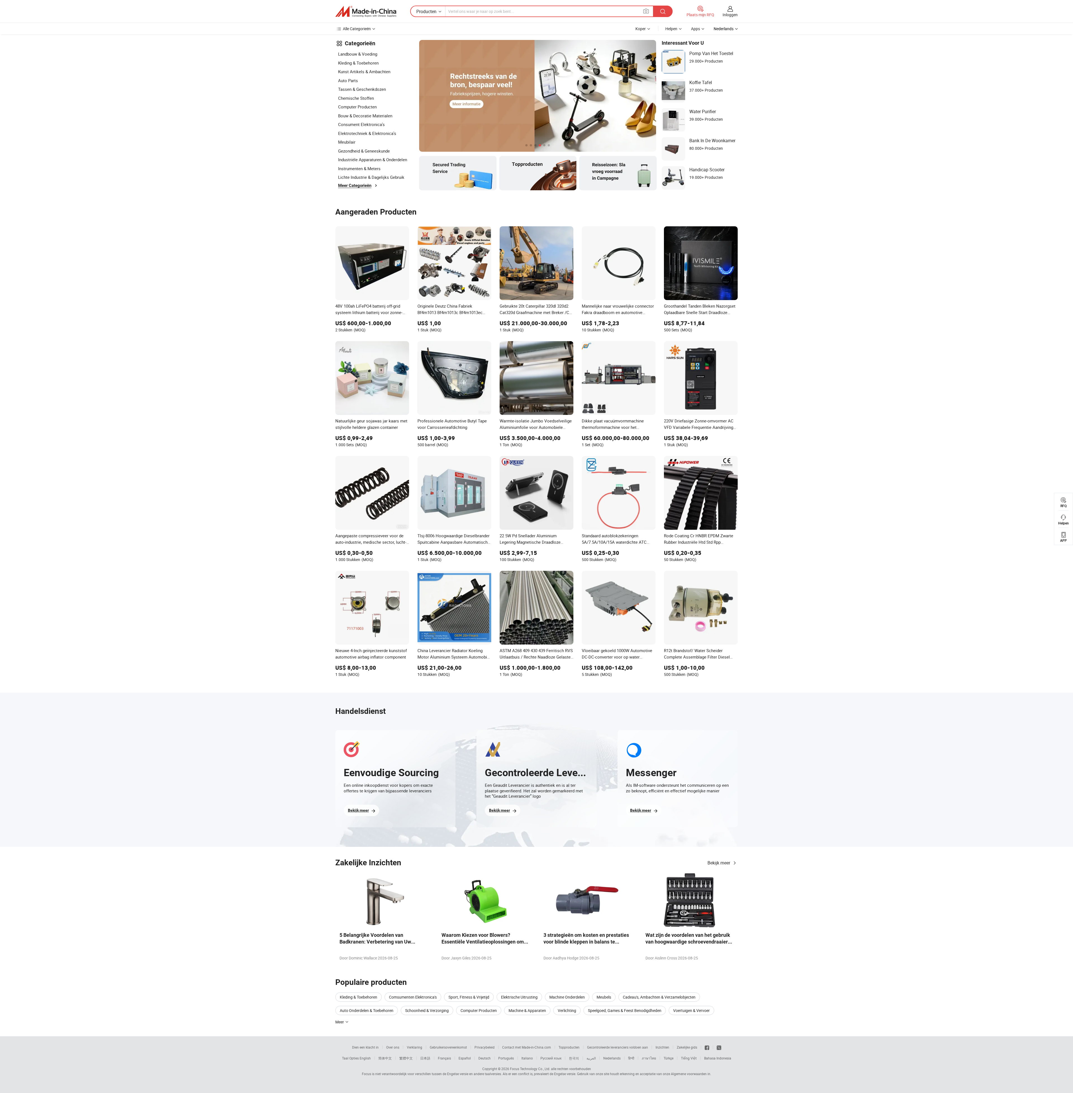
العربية (591, 1058)
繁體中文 (406, 1058)
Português (506, 1058)
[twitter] (719, 1047)
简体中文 (385, 1058)
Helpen (671, 28)
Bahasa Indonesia (717, 1058)
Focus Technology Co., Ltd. (530, 1068)
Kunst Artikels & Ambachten (364, 71)
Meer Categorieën (354, 185)
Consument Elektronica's (361, 124)
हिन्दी (631, 1058)
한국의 (574, 1058)
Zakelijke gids (687, 1047)
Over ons (392, 1047)
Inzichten (662, 1047)
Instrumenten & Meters (359, 168)
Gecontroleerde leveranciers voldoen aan (617, 1047)
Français (444, 1058)
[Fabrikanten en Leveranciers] (365, 11)
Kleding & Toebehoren (358, 63)
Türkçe (668, 1058)
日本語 (425, 1058)
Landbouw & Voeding (357, 54)
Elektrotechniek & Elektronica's (367, 133)
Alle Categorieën (357, 28)
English (365, 1058)
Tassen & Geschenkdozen (362, 89)
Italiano (527, 1058)
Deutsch (484, 1058)
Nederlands (612, 1058)
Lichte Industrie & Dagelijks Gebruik (371, 177)
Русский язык (550, 1058)
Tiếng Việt (689, 1058)
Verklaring (414, 1047)
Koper (640, 28)
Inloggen (730, 14)
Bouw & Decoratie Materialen (365, 115)
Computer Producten (357, 107)
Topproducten (569, 1047)
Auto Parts (348, 80)
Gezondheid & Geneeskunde (364, 151)
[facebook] (707, 1047)
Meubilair (346, 142)
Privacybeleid (484, 1047)
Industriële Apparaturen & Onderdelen (372, 159)
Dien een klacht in (365, 1047)
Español (465, 1058)
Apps (695, 28)
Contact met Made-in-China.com (526, 1047)
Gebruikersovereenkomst (448, 1047)
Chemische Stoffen (356, 98)
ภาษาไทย (649, 1058)
